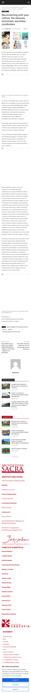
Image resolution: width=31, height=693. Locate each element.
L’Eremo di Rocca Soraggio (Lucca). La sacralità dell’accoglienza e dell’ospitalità (19, 441)
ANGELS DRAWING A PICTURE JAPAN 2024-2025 (17, 327)
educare (4, 329)
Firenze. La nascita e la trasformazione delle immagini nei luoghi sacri (19, 394)
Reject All (15, 689)
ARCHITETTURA (5, 397)
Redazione (8, 28)
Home (3, 7)
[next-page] (5, 412)
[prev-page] (3, 412)
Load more (15, 456)
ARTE (7, 7)
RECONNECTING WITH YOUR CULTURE (11, 331)
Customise (15, 684)
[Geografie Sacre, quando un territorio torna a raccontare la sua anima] (6, 386)
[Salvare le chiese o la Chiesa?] (6, 451)
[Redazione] (3, 29)
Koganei (10, 329)
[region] (15, 678)
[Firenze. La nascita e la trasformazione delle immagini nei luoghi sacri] (6, 395)
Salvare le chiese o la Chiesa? (19, 448)
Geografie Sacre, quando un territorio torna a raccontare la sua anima (19, 386)
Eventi (7, 11)
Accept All (15, 680)
